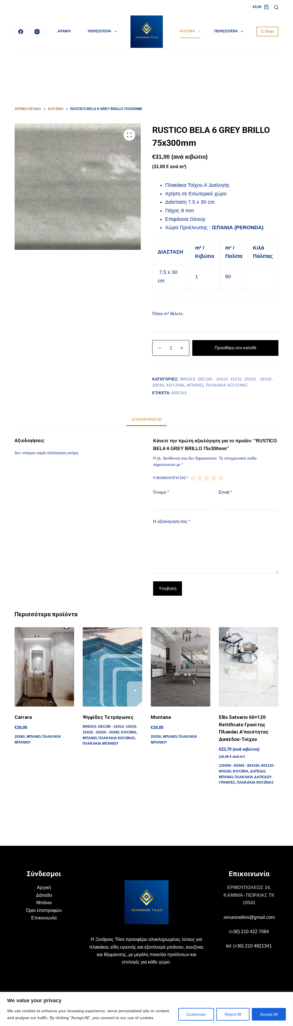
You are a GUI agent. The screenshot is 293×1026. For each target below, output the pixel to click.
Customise (196, 1014)
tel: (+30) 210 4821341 (249, 945)
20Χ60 (20, 737)
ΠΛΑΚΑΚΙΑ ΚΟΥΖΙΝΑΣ (227, 385)
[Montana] (180, 667)
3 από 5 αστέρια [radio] (206, 478)
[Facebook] (21, 31)
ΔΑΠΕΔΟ (257, 771)
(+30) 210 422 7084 (249, 931)
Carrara (23, 717)
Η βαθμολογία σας (170, 478)
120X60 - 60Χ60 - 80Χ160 (239, 766)
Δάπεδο (44, 895)
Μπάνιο (44, 902)
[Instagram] (37, 31)
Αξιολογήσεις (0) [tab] (147, 419)
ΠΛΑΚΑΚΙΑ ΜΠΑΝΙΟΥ (100, 743)
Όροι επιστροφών (44, 910)
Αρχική (44, 887)
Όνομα (161, 492)
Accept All (269, 1014)
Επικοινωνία (44, 917)
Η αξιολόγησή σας (171, 521)
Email (225, 492)
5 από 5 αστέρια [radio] (220, 478)
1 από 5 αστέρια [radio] (193, 478)
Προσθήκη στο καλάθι (235, 347)
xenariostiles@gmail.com (249, 917)
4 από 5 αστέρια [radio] (213, 478)
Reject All (233, 1014)
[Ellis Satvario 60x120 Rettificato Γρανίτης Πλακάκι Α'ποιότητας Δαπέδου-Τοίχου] (248, 667)
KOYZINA (187, 31)
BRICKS (179, 393)
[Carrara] (44, 667)
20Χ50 (156, 737)
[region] (146, 1009)
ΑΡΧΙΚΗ (64, 31)
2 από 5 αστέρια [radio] (199, 478)
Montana (161, 717)
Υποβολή (167, 588)
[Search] (276, 7)
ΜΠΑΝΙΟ (195, 385)
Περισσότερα (99, 31)
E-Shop (267, 31)
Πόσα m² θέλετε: (168, 313)
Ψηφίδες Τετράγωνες (108, 717)
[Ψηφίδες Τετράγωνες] (112, 667)
